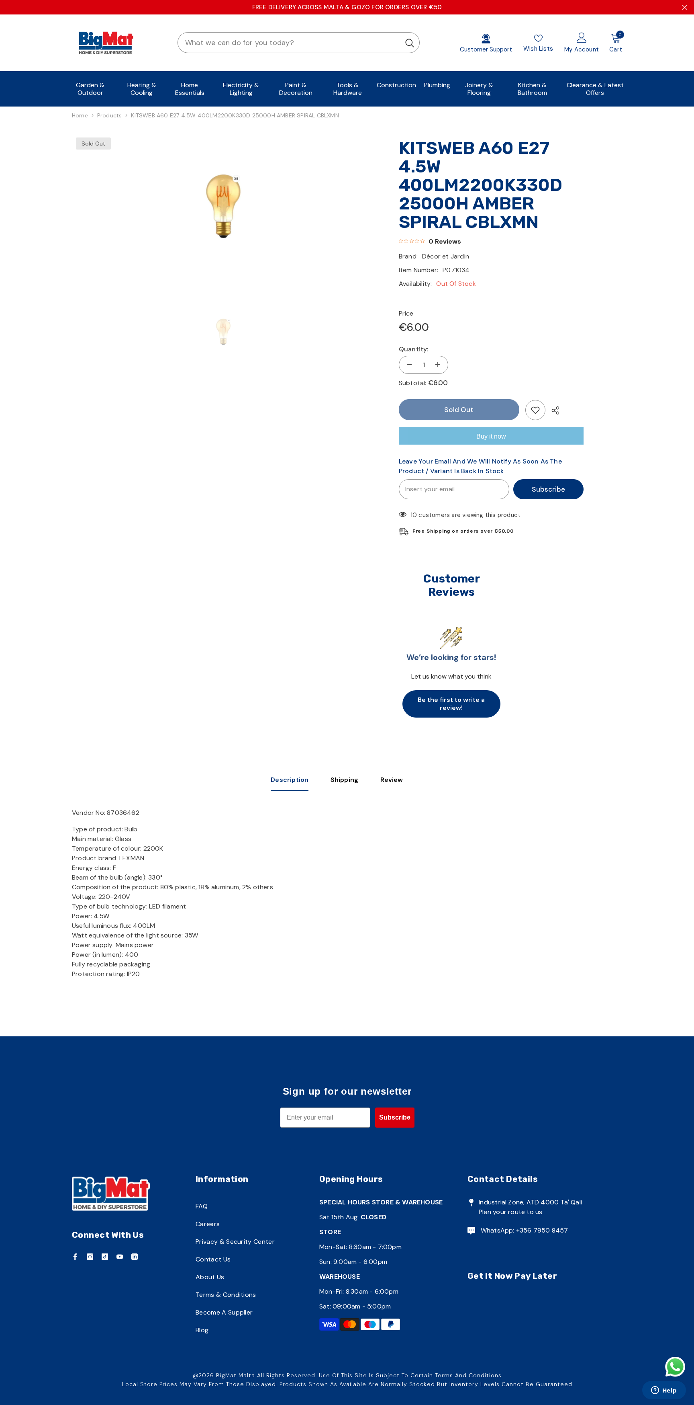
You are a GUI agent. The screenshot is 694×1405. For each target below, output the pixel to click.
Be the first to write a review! (451, 703)
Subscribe (548, 489)
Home (80, 115)
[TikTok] (105, 1256)
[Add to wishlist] (535, 410)
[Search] (299, 42)
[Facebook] (75, 1256)
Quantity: (414, 349)
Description (289, 779)
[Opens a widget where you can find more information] (664, 1391)
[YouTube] (119, 1256)
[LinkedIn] (134, 1256)
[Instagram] (90, 1256)
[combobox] (289, 43)
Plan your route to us (510, 1212)
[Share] (552, 410)
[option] (223, 206)
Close (684, 7)
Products (109, 115)
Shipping (345, 779)
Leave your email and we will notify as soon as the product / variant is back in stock (480, 466)
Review (391, 779)
